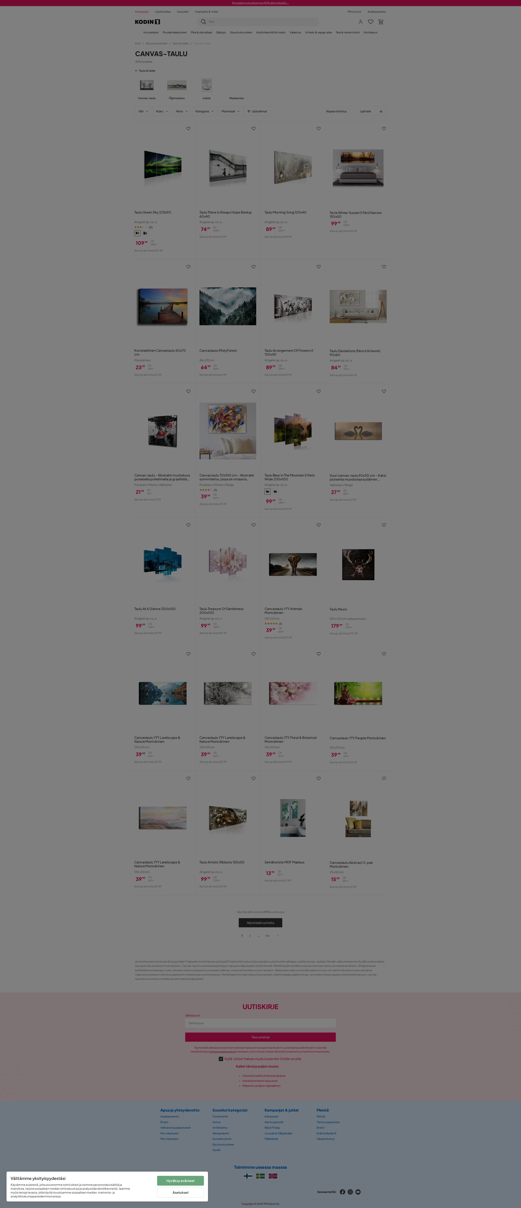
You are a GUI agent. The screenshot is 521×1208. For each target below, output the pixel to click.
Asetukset (180, 1192)
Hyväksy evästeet (180, 1180)
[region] (107, 1186)
